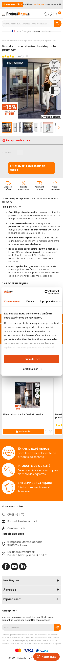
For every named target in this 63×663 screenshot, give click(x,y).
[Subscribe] (57, 627)
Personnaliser (30, 368)
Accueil (5, 40)
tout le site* (38, 4)
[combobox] (31, 23)
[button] (17, 127)
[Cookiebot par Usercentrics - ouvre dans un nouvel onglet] (45, 292)
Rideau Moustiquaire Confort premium (23, 414)
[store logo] (18, 14)
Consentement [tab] (12, 301)
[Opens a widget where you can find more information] (46, 657)
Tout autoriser (31, 359)
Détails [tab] (30, 301)
